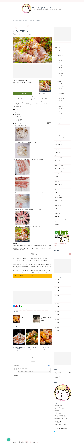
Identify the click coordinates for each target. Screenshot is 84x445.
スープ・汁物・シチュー (59, 163)
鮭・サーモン (60, 137)
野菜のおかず (59, 81)
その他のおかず (59, 70)
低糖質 (56, 181)
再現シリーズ (57, 184)
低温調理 (56, 179)
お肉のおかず (59, 55)
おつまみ (56, 47)
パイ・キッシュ (58, 171)
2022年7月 (57, 287)
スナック (56, 160)
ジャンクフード (58, 157)
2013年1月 (57, 325)
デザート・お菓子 (58, 168)
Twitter (65, 441)
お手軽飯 (56, 50)
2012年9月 (57, 327)
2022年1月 (57, 295)
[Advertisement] (32, 71)
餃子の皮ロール (46, 347)
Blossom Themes (29, 442)
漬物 (56, 203)
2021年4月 (57, 319)
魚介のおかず (59, 106)
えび (59, 111)
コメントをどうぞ (28, 34)
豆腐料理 (56, 213)
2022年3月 (57, 290)
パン (56, 176)
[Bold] (18, 371)
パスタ (56, 173)
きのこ (59, 83)
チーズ (59, 75)
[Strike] (22, 371)
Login (49, 365)
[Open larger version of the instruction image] (22, 127)
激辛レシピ (57, 205)
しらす (59, 113)
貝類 (59, 135)
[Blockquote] (26, 371)
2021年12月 (57, 298)
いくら (59, 108)
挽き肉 (59, 60)
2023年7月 (57, 279)
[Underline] (21, 371)
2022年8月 (57, 285)
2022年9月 (57, 282)
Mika (56, 377)
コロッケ (56, 152)
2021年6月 (57, 314)
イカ (59, 123)
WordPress (38, 442)
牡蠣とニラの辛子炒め (32, 347)
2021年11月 (57, 301)
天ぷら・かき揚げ (58, 195)
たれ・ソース (57, 144)
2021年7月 (57, 311)
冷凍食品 (56, 187)
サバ (59, 125)
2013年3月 (57, 322)
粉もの (56, 208)
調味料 (56, 211)
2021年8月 (57, 309)
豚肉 (59, 65)
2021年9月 (57, 306)
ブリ (59, 130)
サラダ (56, 155)
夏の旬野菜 (60, 93)
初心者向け (57, 189)
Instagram (69, 441)
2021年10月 (57, 303)
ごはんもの (57, 141)
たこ (59, 118)
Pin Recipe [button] (43, 93)
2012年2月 (57, 330)
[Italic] (20, 371)
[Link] (29, 371)
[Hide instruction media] (50, 123)
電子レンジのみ (16, 311)
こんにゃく (60, 73)
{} (30, 371)
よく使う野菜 (60, 88)
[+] (32, 371)
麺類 (56, 224)
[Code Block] (28, 371)
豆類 (59, 100)
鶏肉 (59, 67)
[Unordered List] (25, 371)
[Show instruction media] (48, 123)
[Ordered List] (24, 371)
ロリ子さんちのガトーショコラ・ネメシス (62, 372)
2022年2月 (57, 293)
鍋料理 (56, 216)
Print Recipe (23, 93)
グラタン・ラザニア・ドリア (60, 147)
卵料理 (56, 192)
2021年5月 (57, 317)
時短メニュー (57, 200)
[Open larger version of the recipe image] (45, 86)
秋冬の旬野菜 (60, 98)
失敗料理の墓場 (58, 197)
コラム (56, 149)
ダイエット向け (58, 165)
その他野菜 (60, 86)
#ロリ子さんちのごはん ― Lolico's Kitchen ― (46, 8)
